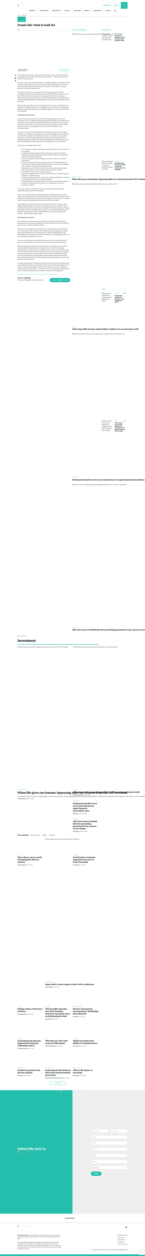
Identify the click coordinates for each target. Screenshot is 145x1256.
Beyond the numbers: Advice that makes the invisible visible (120, 38)
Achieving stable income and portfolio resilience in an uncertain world (106, 792)
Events (107, 10)
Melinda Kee (76, 813)
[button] (124, 5)
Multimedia (97, 10)
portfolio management (50, 274)
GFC (32, 274)
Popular (52, 835)
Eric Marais (75, 1138)
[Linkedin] (15, 78)
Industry (32, 10)
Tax (18, 982)
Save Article (64, 70)
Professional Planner (78, 795)
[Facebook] (15, 75)
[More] (15, 81)
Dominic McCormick (23, 69)
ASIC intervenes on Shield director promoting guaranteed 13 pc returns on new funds (85, 825)
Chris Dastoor (76, 831)
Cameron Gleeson (21, 798)
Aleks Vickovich (49, 987)
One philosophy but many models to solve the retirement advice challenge (120, 166)
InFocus (74, 326)
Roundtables (118, 33)
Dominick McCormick (22, 274)
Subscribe (107, 5)
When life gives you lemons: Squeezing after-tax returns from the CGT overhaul (72, 793)
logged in (28, 280)
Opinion (86, 10)
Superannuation (50, 982)
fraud (29, 274)
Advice (67, 10)
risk (57, 274)
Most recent (36, 835)
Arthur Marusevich (21, 987)
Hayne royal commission (39, 274)
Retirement (118, 161)
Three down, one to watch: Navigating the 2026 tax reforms (44, 984)
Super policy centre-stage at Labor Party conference (69, 984)
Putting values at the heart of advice (34, 1136)
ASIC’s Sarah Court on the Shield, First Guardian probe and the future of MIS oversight (120, 427)
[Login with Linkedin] (60, 280)
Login (116, 5)
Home (18, 15)
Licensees (75, 982)
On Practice (44, 10)
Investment (77, 10)
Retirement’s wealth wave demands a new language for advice (119, 299)
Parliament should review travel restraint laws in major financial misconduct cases (85, 807)
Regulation (56, 10)
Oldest (44, 835)
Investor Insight (76, 176)
